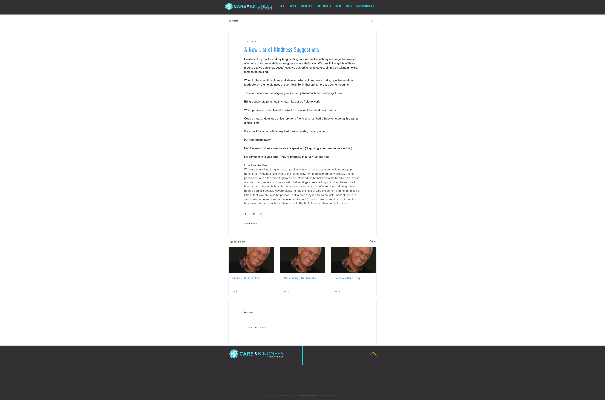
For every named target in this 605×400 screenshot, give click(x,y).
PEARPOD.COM (333, 395)
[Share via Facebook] (245, 213)
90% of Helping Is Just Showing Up (300, 278)
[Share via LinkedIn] (261, 213)
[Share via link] (268, 213)
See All (373, 241)
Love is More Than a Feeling (347, 278)
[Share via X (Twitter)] (253, 213)
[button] (372, 20)
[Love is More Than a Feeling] (353, 260)
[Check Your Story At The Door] (251, 260)
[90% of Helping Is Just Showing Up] (302, 260)
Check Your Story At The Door (245, 278)
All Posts (233, 20)
